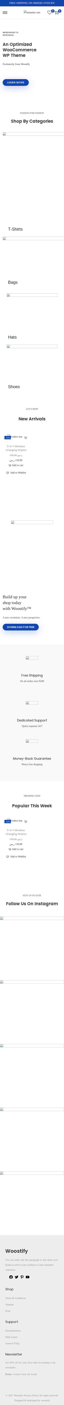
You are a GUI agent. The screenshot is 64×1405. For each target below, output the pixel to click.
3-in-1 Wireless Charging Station (16, 448)
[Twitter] (16, 1278)
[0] (49, 12)
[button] (25, 437)
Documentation (13, 1330)
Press (7, 1311)
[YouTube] (27, 1278)
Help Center (11, 1337)
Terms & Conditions (15, 1298)
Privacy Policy (31, 1395)
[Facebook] (11, 1278)
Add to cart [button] (17, 465)
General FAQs (12, 1343)
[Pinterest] (22, 1278)
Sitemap (9, 1304)
